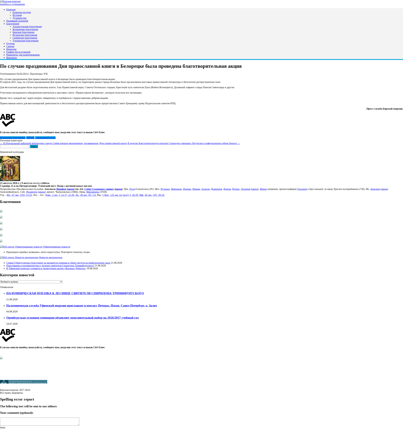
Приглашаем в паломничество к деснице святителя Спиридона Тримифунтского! (50, 265)
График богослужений (18, 52)
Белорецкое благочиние (25, 29)
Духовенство (19, 18)
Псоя (132, 189)
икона (70, 189)
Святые (10, 46)
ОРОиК (30, 137)
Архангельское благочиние (27, 26)
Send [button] (2, 427)
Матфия (61, 189)
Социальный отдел (45, 137)
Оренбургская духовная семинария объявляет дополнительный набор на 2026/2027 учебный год (72, 317)
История (17, 15)
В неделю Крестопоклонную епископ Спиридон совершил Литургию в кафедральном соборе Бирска (184, 143)
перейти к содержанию (12, 4)
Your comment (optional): (16, 412)
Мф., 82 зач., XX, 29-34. (152, 195)
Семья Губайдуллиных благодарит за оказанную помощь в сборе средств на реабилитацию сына (58, 262)
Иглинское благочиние (25, 35)
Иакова (196, 189)
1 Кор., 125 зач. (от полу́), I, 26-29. (120, 195)
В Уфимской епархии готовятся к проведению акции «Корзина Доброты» (46, 268)
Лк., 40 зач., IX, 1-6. (85, 195)
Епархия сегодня (22, 12)
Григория (302, 189)
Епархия (10, 9)
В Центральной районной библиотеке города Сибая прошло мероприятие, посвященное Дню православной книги (63, 143)
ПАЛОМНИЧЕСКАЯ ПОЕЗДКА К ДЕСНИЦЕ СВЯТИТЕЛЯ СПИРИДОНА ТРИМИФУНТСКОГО (75, 293)
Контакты (11, 57)
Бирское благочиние (23, 32)
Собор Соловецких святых (99, 189)
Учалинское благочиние (26, 40)
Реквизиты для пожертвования (23, 54)
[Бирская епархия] (10, 1)
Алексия (205, 189)
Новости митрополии (50, 257)
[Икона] (10, 180)
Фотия (227, 189)
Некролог (11, 49)
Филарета (31, 192)
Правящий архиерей (17, 20)
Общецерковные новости (56, 246)
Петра (235, 189)
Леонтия (245, 189)
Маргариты (92, 192)
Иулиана (165, 189)
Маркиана (176, 189)
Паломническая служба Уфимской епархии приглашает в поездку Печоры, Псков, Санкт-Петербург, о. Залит (81, 305)
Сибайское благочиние (25, 37)
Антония (375, 189)
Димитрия (216, 189)
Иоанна (187, 189)
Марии (263, 189)
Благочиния (12, 23)
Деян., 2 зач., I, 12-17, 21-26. (60, 195)
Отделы (10, 43)
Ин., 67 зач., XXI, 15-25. (19, 195)
